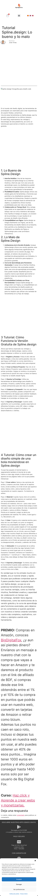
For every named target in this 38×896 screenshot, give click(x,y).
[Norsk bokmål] (32, 15)
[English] (30, 15)
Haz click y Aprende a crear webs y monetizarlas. (18, 800)
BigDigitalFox (11, 640)
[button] (35, 861)
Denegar (19, 884)
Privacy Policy (24, 893)
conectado (20, 815)
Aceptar (19, 879)
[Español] (28, 15)
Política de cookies (14, 893)
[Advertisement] (19, 65)
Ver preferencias (19, 889)
